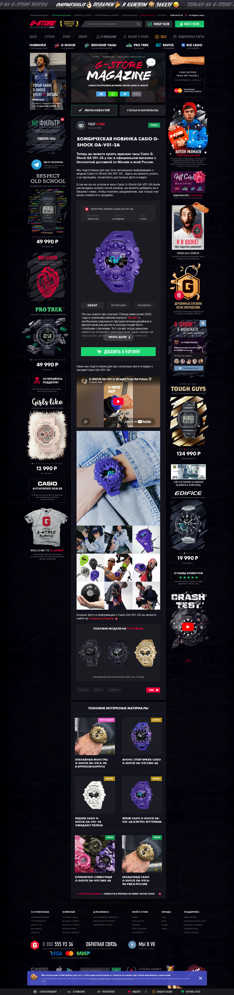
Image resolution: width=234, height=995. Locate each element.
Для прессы (36, 929)
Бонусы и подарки (71, 932)
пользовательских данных (123, 979)
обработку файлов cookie (100, 979)
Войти (135, 917)
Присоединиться (190, 368)
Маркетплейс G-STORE (103, 925)
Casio (33, 37)
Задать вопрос (190, 917)
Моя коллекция (139, 929)
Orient (82, 37)
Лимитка (114, 690)
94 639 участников (182, 356)
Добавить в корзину (122, 352)
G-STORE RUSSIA (189, 343)
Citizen (49, 37)
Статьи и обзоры (191, 932)
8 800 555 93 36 (176, 15)
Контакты (162, 15)
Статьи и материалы (142, 110)
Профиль (136, 925)
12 (57, 236)
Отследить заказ (196, 15)
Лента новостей (97, 110)
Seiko (66, 37)
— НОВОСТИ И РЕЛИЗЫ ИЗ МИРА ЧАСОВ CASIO (116, 894)
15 (62, 359)
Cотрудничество (38, 921)
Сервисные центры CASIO (195, 921)
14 (62, 236)
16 (64, 359)
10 (53, 236)
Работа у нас (36, 925)
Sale (164, 37)
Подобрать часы (191, 929)
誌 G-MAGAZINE (106, 37)
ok (116, 970)
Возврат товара (69, 929)
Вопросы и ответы (83, 15)
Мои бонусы (137, 932)
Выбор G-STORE (138, 37)
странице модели (101, 618)
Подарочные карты (191, 37)
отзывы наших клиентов (150, 970)
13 (59, 236)
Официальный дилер (39, 15)
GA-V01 (133, 317)
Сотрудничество (129, 15)
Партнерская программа (104, 921)
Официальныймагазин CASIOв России (69, 24)
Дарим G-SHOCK (147, 15)
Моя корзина (138, 921)
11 (55, 236)
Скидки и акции (164, 992)
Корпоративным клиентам (107, 15)
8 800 (58, 944)
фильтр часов (161, 24)
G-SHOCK (83, 690)
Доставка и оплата (71, 921)
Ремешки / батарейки (193, 925)
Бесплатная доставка (61, 15)
